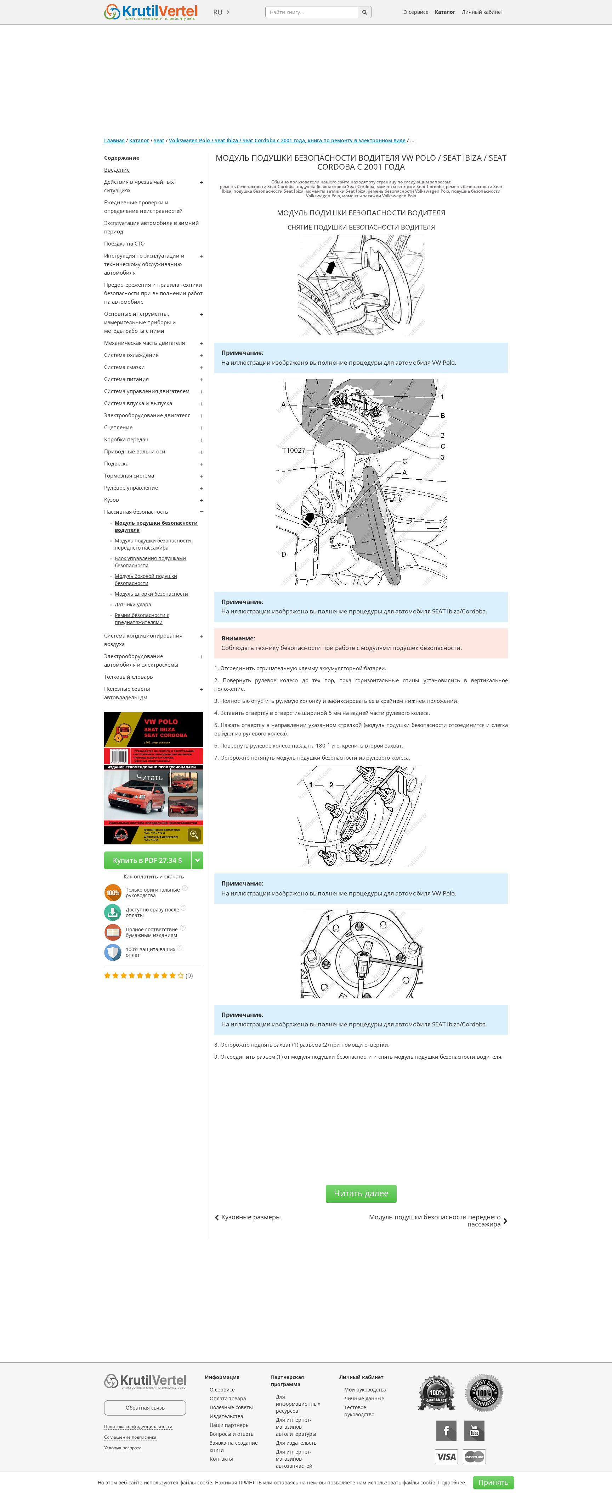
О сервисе (416, 12)
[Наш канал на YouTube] (474, 1431)
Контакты (221, 1458)
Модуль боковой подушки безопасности (146, 579)
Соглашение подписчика (130, 1437)
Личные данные (364, 1398)
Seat (159, 140)
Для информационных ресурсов (298, 1403)
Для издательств (296, 1442)
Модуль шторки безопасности (151, 593)
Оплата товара (228, 1398)
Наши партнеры (230, 1425)
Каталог (445, 12)
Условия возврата (123, 1448)
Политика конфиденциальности (138, 1426)
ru (218, 12)
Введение (117, 169)
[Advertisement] (306, 78)
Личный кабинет (482, 12)
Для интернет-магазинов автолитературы (296, 1426)
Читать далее (361, 1193)
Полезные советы (231, 1407)
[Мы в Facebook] (446, 1431)
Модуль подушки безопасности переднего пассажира (153, 544)
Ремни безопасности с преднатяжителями (142, 618)
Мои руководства (365, 1389)
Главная (114, 140)
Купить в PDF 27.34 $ (147, 860)
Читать (150, 777)
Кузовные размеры (251, 1216)
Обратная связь (145, 1407)
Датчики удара (133, 604)
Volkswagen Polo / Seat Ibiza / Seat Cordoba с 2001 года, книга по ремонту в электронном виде (287, 140)
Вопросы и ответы (232, 1433)
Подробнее (451, 1482)
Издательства (226, 1416)
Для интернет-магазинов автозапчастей (294, 1458)
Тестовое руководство (359, 1411)
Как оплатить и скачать (154, 876)
